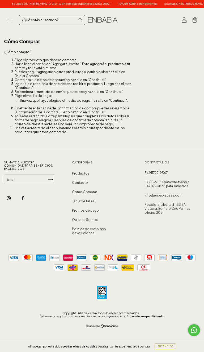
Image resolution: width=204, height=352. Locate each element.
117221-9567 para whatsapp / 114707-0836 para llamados (166, 184)
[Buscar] (80, 19)
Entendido (165, 346)
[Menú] (9, 21)
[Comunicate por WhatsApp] (194, 330)
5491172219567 (156, 173)
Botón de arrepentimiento (145, 316)
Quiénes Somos (85, 220)
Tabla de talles (83, 201)
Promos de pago (85, 210)
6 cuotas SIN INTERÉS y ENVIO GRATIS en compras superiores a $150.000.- (59, 3)
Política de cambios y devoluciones (89, 231)
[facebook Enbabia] (23, 198)
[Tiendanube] (102, 327)
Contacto (80, 183)
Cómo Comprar (84, 192)
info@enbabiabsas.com (163, 195)
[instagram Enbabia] (9, 198)
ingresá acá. (114, 316)
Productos (81, 173)
